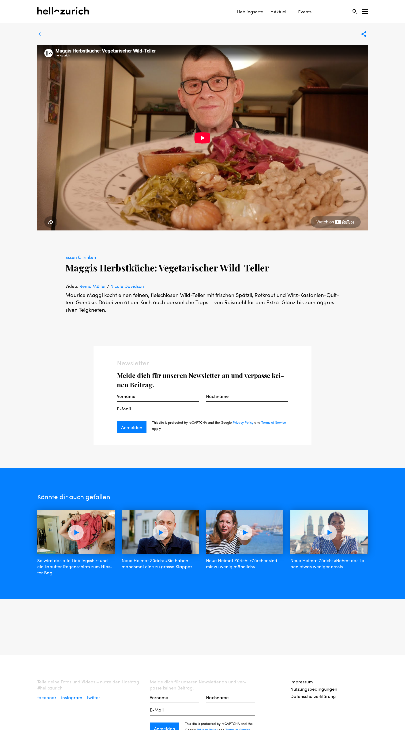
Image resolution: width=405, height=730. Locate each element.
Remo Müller (92, 286)
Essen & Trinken (80, 257)
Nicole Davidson (127, 286)
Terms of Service (273, 422)
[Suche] (355, 11)
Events (304, 11)
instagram (72, 697)
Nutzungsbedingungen (313, 689)
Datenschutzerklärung (313, 696)
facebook (47, 697)
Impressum (301, 681)
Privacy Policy (243, 422)
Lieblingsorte (250, 11)
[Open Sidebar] (365, 11)
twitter (93, 697)
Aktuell (281, 11)
